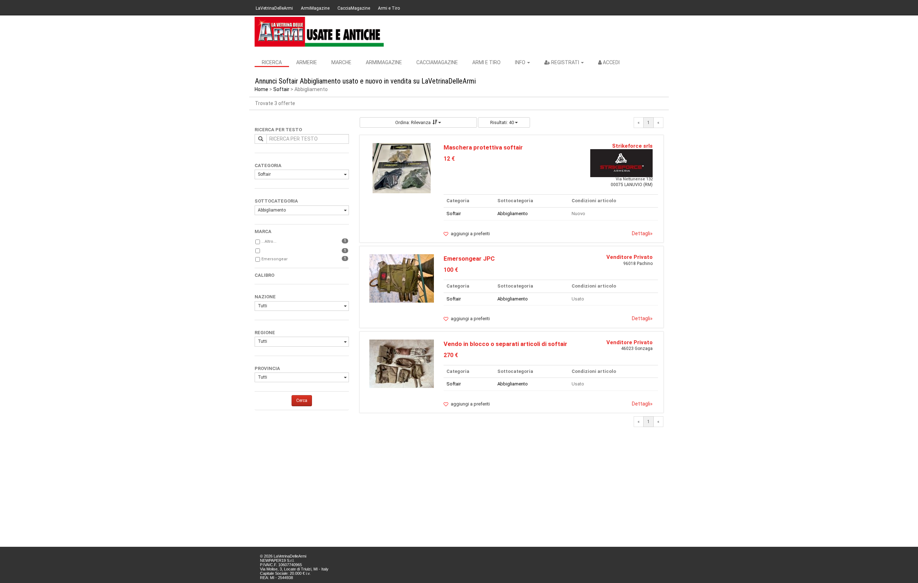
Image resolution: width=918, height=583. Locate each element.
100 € (451, 269)
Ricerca (272, 62)
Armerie (306, 62)
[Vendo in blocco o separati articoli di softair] (401, 363)
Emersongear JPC (469, 258)
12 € (449, 158)
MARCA (263, 231)
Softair (281, 89)
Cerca (301, 400)
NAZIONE (265, 296)
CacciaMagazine (353, 8)
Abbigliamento (272, 210)
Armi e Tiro (389, 8)
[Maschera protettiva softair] (402, 167)
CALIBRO (264, 275)
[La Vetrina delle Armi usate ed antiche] (319, 32)
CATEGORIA (268, 165)
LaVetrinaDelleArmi (274, 8)
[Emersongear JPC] (401, 278)
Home (261, 89)
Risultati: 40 (502, 122)
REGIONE (265, 332)
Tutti (262, 305)
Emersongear (274, 259)
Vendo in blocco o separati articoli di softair (505, 343)
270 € (451, 355)
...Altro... (268, 241)
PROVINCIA (267, 368)
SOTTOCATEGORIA (276, 201)
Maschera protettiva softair (483, 147)
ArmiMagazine (315, 8)
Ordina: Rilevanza (413, 122)
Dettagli (642, 233)
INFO (520, 62)
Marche (341, 62)
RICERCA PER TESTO (278, 129)
